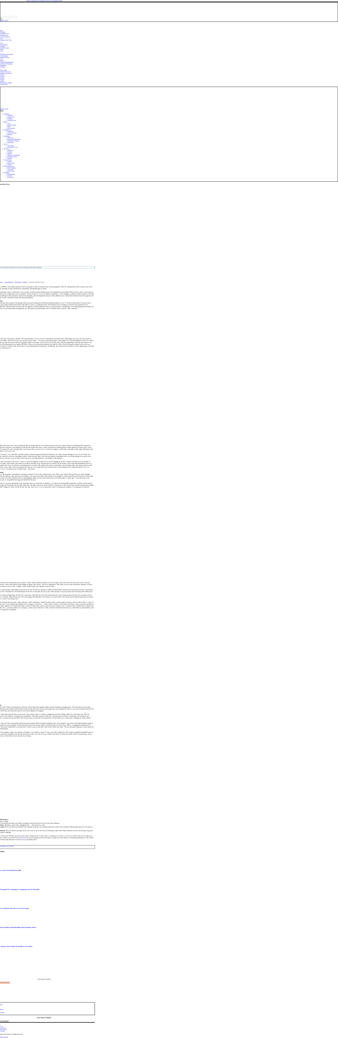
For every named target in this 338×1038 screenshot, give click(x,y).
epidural (39, 267)
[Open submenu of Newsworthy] (11, 160)
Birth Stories (18, 282)
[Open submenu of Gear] (7, 144)
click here (23, 838)
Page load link (4, 1037)
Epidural (25, 282)
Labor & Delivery (8, 282)
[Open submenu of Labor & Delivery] (14, 166)
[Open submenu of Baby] (7, 122)
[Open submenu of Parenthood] (11, 130)
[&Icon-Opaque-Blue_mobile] (49, 107)
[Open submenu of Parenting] (9, 136)
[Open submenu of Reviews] (9, 149)
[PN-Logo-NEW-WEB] (169, 15)
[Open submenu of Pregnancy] (10, 114)
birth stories (33, 267)
